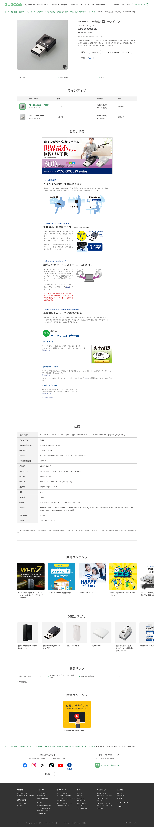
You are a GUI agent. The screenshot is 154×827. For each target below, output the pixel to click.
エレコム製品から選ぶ (43, 808)
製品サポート (81, 793)
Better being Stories (42, 798)
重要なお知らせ (81, 803)
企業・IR (119, 793)
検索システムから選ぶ (43, 811)
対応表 (83, 52)
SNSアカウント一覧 (22, 823)
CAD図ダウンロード (63, 806)
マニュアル (95, 52)
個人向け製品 (29, 5)
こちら (68, 287)
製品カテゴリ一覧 (22, 793)
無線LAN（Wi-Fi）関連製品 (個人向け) (50, 12)
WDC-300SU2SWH (37, 115)
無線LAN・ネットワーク (27, 12)
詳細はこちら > (46, 350)
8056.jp (86, 378)
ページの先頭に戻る (48, 398)
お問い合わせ (81, 798)
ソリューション (21, 803)
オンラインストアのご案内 (104, 795)
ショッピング (88, 5)
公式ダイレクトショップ (104, 798)
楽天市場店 (100, 800)
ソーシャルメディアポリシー (64, 823)
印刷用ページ (85, 58)
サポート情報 (100, 5)
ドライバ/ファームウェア (112, 52)
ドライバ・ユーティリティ (64, 793)
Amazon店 (100, 808)
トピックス (54, 5)
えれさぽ (79, 795)
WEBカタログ (61, 800)
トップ (7, 12)
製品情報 (14, 12)
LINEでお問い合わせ (83, 808)
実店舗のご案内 (101, 793)
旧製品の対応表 (41, 813)
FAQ (127, 52)
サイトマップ (32, 823)
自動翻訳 (84, 823)
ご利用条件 (40, 823)
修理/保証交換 (81, 800)
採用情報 (119, 798)
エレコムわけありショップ (104, 806)
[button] (41, 790)
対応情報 (64, 5)
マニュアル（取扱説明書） (64, 795)
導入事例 (19, 806)
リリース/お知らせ (42, 793)
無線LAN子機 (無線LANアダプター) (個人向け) (80, 12)
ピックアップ (41, 795)
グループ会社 (120, 795)
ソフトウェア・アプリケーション (66, 798)
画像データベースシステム (64, 803)
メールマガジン (81, 806)
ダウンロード (75, 5)
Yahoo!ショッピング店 (103, 803)
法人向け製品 (42, 5)
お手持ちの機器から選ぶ (44, 806)
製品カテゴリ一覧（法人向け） (26, 795)
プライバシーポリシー (50, 823)
